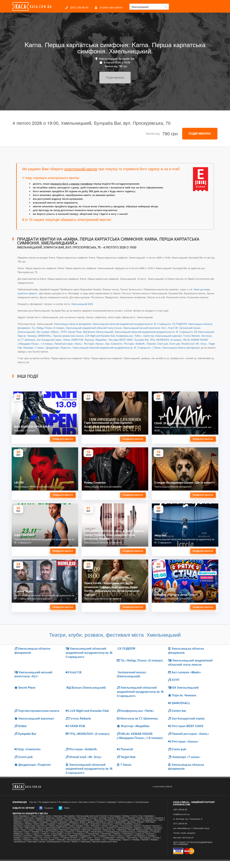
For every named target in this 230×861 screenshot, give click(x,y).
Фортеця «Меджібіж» (96, 339)
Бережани (60, 818)
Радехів (62, 836)
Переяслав (106, 834)
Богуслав (92, 818)
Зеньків (84, 824)
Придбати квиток (62, 439)
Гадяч (160, 820)
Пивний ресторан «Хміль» (68, 343)
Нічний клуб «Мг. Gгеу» (194, 343)
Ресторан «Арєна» (94, 343)
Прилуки (38, 836)
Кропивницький (125, 828)
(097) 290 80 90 (79, 7)
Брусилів (149, 818)
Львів (30, 830)
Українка (27, 840)
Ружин (112, 836)
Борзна (111, 818)
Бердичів (40, 818)
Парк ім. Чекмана (27, 335)
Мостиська (155, 830)
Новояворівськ (144, 832)
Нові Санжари (57, 832)
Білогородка (115, 816)
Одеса (36, 834)
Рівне (55, 836)
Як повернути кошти (68, 802)
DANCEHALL (45, 335)
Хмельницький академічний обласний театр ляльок (94, 327)
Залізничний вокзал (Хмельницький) (131, 674)
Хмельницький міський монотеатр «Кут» (145, 327)
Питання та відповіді (106, 802)
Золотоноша (107, 824)
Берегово (50, 818)
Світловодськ (139, 836)
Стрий (82, 838)
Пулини (47, 836)
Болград (102, 818)
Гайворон (17, 822)
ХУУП (64, 331)
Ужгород (17, 840)
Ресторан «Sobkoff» (134, 343)
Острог (68, 834)
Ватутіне (68, 820)
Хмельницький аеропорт (168, 335)
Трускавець (145, 838)
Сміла (34, 838)
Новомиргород (112, 832)
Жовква (28, 824)
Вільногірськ (29, 820)
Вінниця (40, 820)
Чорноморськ (19, 841)
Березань (71, 818)
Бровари (131, 818)
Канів (71, 826)
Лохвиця (157, 828)
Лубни (16, 830)
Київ (87, 826)
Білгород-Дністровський (87, 816)
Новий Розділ (83, 832)
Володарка (123, 820)
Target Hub (127, 757)
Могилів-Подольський (138, 830)
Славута (26, 838)
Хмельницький (73, 840)
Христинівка (94, 840)
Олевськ (45, 834)
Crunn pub (174, 343)
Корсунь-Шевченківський (48, 828)
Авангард (57, 816)
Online (66, 339)
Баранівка (148, 816)
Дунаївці (131, 822)
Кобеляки (95, 826)
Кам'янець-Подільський (24, 826)
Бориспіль (121, 818)
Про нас (33, 802)
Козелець (114, 826)
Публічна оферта (125, 802)
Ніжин (27, 832)
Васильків (58, 820)
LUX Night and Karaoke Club (100, 335)
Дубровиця (120, 822)
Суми (89, 838)
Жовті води (39, 824)
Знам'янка (95, 824)
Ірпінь (48, 816)
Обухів (156, 832)
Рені (94, 836)
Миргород (121, 830)
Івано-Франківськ (21, 816)
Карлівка (79, 826)
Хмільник (60, 840)
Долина (91, 822)
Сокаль (55, 838)
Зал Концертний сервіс (49, 339)
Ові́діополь (18, 834)
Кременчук (100, 828)
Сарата (120, 836)
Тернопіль (120, 838)
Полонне (150, 834)
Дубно (111, 822)
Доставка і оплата (87, 802)
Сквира (16, 838)
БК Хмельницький (204, 331)
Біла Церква (69, 816)
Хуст (104, 840)
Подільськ (139, 834)
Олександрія (57, 834)
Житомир (150, 822)
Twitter (66, 807)
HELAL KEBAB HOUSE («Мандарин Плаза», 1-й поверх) (140, 736)
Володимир (135, 820)
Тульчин (156, 838)
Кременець (88, 828)
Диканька (73, 822)
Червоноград (114, 840)
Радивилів (73, 836)
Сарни (128, 836)
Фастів (44, 840)
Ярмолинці (85, 841)
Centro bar (148, 335)
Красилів (77, 828)
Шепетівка (32, 841)
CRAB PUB (77, 339)
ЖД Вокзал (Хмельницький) (98, 331)
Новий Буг (70, 832)
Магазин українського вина (104, 841)
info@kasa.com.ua (181, 814)
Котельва (66, 828)
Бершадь (82, 818)
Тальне (97, 838)
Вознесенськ (111, 820)
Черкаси (126, 840)
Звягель (75, 824)
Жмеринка (18, 824)
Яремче (75, 841)
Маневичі (64, 830)
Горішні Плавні (30, 822)
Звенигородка (64, 824)
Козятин (137, 826)
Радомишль (85, 836)
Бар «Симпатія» (114, 343)
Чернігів (144, 840)
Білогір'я (104, 816)
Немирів (35, 832)
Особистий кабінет (111, 7)
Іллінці (41, 816)
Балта (134, 816)
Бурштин (17, 820)
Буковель (159, 818)
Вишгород (98, 820)
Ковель (105, 826)
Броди (140, 818)
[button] (149, 7)
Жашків (140, 822)
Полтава (17, 836)
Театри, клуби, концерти (184, 833)
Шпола (42, 841)
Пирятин (117, 834)
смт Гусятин (44, 838)
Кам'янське (42, 826)
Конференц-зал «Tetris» (129, 335)
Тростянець (132, 838)
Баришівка (18, 818)
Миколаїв (86, 830)
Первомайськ (79, 834)
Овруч (28, 834)
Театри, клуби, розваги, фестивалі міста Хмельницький (115, 634)
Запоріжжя (51, 824)
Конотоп (156, 826)
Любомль (39, 830)
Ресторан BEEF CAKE (121, 339)
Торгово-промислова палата (68, 335)
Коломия (147, 826)
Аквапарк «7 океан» (34, 347)
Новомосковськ (128, 832)
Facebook (48, 807)
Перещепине (93, 834)
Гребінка (54, 822)
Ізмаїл (34, 816)
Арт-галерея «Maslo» (47, 331)
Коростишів (30, 828)
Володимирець (149, 820)
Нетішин (45, 832)
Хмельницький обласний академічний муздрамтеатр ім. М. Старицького (132, 324)
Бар (140, 816)
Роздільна (102, 836)
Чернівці (135, 840)
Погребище (128, 834)
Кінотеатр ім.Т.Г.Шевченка (139, 718)
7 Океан (156, 347)
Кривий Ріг (111, 828)
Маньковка (75, 830)
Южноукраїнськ (54, 841)
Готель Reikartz (191, 335)
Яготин (66, 841)
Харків (51, 840)
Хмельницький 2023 (82, 304)
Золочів (118, 824)
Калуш (138, 824)
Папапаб (151, 343)
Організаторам (142, 802)
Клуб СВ (173, 327)
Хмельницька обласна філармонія (72, 324)
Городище (43, 822)
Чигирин (154, 840)
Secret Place (75, 331)
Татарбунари (108, 838)
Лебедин (147, 828)
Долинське (101, 822)
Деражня (63, 822)
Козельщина (126, 826)
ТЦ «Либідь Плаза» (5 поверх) (47, 327)
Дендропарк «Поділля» (58, 347)
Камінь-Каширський (58, 826)
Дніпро (83, 822)
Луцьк (23, 830)
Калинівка (128, 824)
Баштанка (29, 818)
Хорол (85, 840)
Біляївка (126, 816)
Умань (36, 840)
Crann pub (162, 343)
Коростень (18, 828)
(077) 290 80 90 (180, 824)
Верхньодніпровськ (83, 820)
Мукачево (17, 832)
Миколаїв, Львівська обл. (104, 830)
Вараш (49, 820)
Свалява (151, 836)
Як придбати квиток (48, 802)
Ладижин (138, 828)
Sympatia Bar (141, 339)
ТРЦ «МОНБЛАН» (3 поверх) (165, 339)
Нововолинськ (97, 832)
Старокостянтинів (69, 838)
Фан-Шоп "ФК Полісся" (183, 838)
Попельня (27, 836)
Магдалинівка (52, 830)
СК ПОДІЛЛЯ (179, 324)
